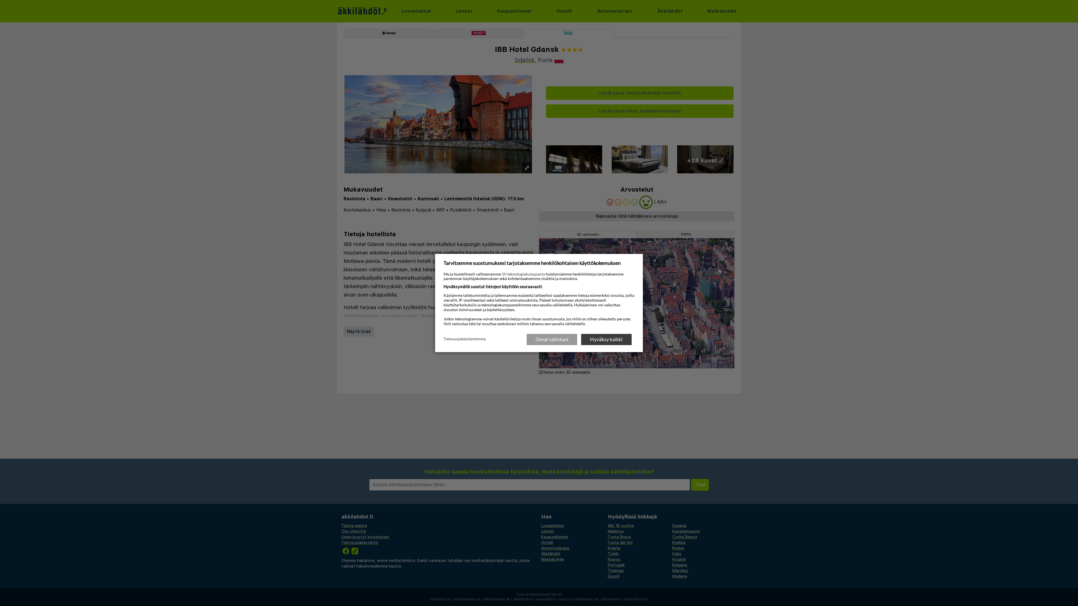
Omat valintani (552, 339)
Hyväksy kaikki (606, 339)
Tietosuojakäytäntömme (465, 339)
